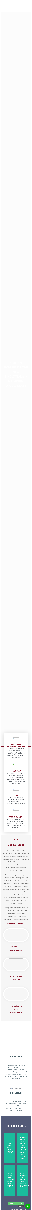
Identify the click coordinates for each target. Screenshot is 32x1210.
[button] (28, 4)
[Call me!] (27, 1206)
